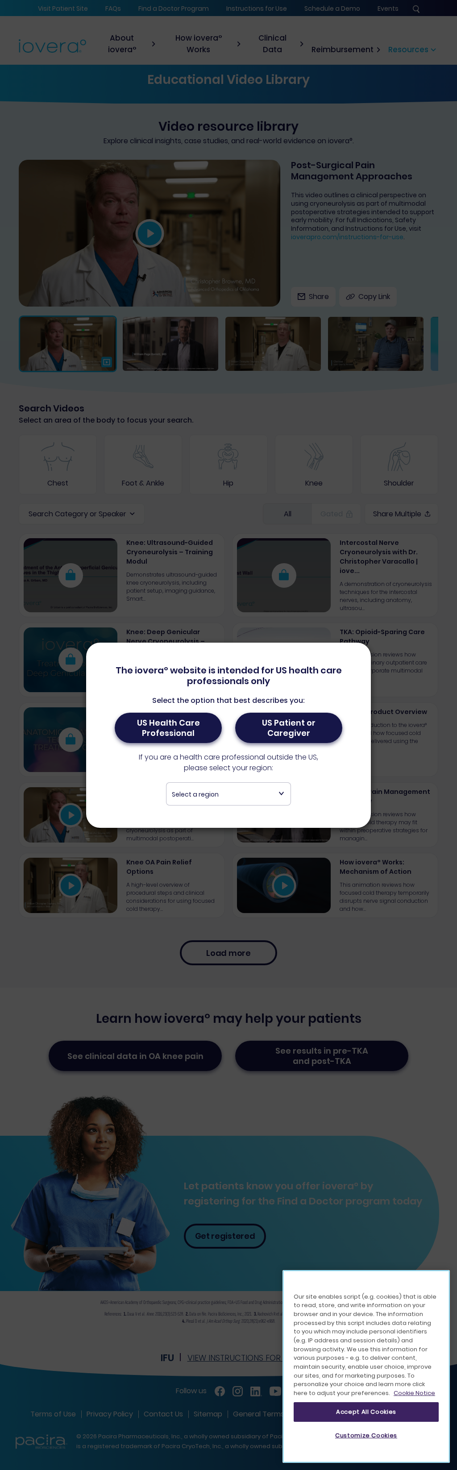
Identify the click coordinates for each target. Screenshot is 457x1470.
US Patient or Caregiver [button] (289, 728)
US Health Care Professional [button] (168, 728)
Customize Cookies (366, 1435)
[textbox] (228, 794)
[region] (366, 1366)
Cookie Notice (414, 1393)
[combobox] (228, 794)
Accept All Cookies (366, 1412)
